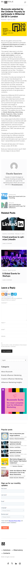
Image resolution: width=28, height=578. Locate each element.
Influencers (21, 477)
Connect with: (4, 291)
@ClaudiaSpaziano (17, 184)
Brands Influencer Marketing (11, 375)
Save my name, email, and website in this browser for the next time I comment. (14, 345)
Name (3, 322)
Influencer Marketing (19, 438)
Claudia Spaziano (14, 173)
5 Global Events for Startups (11, 274)
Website (3, 336)
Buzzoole (16, 477)
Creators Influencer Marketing (11, 379)
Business (4, 19)
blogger (11, 477)
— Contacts (5, 553)
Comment (4, 303)
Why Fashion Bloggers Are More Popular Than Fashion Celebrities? (18, 461)
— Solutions (5, 550)
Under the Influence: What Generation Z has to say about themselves (18, 472)
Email (3, 329)
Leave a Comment (7, 243)
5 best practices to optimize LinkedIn (13, 238)
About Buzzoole (6, 372)
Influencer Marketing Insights (11, 382)
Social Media (11, 233)
